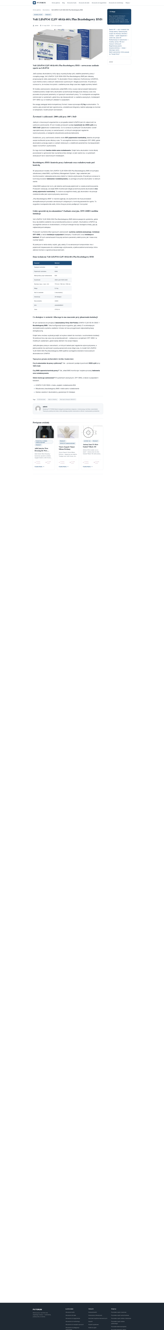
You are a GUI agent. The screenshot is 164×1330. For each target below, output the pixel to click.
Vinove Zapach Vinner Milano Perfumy (67, 448)
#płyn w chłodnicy (52, 399)
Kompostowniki (92, 1312)
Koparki (90, 1321)
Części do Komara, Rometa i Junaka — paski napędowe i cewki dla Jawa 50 (118, 36)
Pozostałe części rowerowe (118, 1312)
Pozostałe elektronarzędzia (118, 1326)
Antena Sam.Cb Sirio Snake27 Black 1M (90, 445)
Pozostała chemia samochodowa (41, 441)
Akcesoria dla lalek (84, 3)
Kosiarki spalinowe (93, 1324)
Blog (63, 3)
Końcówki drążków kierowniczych (97, 1318)
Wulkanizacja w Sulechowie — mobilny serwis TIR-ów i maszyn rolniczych (119, 42)
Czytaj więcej (38, 466)
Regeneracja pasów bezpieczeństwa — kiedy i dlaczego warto (117, 48)
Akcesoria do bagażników (99, 3)
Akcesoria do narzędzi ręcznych (75, 1324)
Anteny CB (87, 441)
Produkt (48, 14)
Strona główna (56, 3)
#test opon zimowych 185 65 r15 (67, 399)
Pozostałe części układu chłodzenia (121, 1318)
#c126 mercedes (41, 399)
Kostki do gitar (92, 1327)
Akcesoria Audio (71, 3)
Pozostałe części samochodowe (120, 1315)
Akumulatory (38, 14)
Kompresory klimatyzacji (95, 1315)
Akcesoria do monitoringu (116, 3)
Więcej (127, 3)
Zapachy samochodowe (67, 443)
